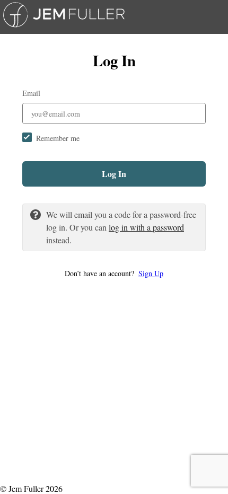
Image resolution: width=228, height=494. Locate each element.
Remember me (58, 138)
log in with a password (146, 227)
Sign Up (150, 273)
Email (31, 93)
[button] (114, 273)
